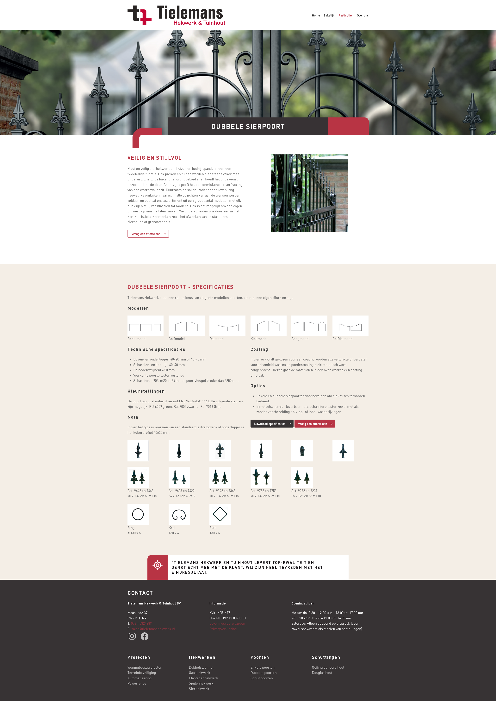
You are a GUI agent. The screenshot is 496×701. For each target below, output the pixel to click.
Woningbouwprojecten (144, 667)
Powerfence (136, 683)
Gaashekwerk (199, 673)
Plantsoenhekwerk (203, 678)
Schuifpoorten (262, 678)
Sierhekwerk (199, 689)
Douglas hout (322, 673)
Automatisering (139, 678)
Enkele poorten (263, 667)
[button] (148, 234)
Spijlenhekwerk (201, 683)
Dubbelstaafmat (201, 667)
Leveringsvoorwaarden (227, 623)
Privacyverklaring (223, 629)
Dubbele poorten (264, 673)
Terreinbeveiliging (141, 673)
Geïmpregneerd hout (328, 667)
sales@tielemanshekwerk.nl (153, 629)
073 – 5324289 (141, 623)
